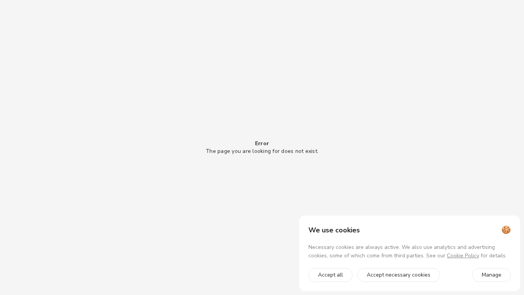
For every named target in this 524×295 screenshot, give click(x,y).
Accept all (330, 274)
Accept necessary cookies (398, 274)
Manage (491, 274)
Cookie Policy (463, 255)
